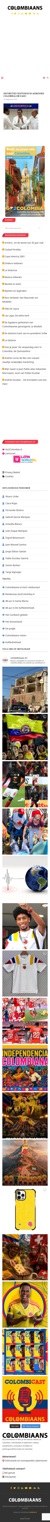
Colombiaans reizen (15, 635)
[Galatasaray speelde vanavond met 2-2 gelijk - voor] (25, 784)
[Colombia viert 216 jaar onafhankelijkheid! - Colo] (25, 1068)
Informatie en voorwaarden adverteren (26, 1460)
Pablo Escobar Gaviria (16, 558)
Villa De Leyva (12, 308)
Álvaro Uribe (12, 496)
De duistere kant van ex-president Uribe (25, 333)
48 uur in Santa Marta (16, 601)
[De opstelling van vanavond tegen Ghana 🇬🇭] (25, 1352)
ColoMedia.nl (33, 1512)
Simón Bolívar (12, 565)
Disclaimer (10, 1476)
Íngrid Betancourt (15, 537)
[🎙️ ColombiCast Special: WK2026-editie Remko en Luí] (25, 1399)
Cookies (9, 476)
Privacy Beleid (12, 472)
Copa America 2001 (15, 256)
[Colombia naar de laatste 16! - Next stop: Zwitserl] (25, 1304)
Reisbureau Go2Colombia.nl (19, 594)
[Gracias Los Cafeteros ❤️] (25, 1115)
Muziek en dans (13, 284)
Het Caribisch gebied (16, 614)
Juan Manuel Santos (15, 544)
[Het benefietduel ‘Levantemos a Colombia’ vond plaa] (25, 737)
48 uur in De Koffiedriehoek (19, 607)
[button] (45, 3)
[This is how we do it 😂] (25, 1257)
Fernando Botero (14, 510)
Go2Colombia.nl (13, 449)
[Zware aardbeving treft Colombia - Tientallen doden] (25, 879)
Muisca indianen (13, 277)
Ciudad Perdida (13, 249)
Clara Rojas (11, 503)
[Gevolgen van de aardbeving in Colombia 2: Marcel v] (25, 690)
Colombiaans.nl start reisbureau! (22, 587)
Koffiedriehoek (13, 642)
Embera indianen (14, 263)
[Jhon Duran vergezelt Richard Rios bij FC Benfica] (25, 1021)
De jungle (10, 628)
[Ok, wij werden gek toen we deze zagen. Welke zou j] (25, 1210)
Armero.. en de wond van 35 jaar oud (24, 242)
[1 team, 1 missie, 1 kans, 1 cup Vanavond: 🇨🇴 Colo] (25, 1163)
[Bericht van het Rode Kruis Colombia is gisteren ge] (25, 832)
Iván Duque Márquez (16, 530)
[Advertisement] (25, 47)
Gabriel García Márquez (17, 517)
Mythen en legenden (16, 290)
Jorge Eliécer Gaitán (15, 551)
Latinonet (10, 453)
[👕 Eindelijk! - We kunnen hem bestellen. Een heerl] (25, 973)
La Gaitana (10, 340)
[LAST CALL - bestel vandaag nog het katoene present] (25, 926)
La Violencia (11, 270)
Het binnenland (13, 621)
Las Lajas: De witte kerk (17, 315)
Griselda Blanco (13, 524)
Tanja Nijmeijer (13, 572)
